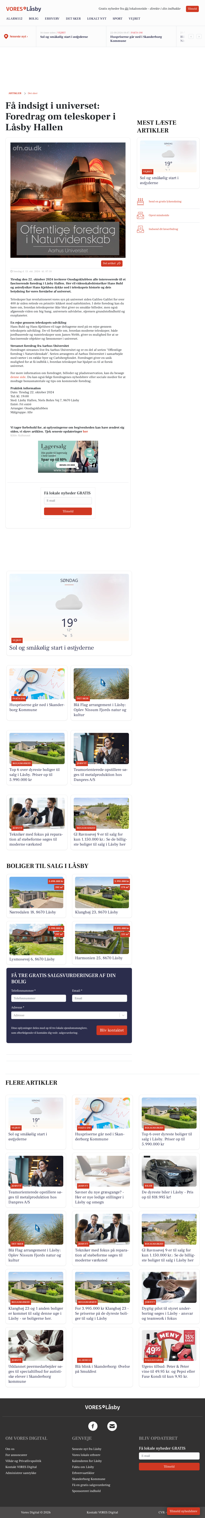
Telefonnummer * (23, 991)
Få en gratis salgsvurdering (91, 1485)
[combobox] (13, 1015)
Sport (117, 19)
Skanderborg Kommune (88, 1479)
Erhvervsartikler (83, 1473)
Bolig (33, 19)
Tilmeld (192, 9)
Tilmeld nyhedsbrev (183, 1511)
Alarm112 (14, 19)
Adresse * (17, 1007)
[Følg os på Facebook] (93, 1426)
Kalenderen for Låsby (87, 1461)
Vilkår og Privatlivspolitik (23, 1461)
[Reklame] (68, 457)
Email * (77, 991)
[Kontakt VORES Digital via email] (112, 1426)
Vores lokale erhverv (86, 1455)
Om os (9, 1449)
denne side (18, 377)
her (85, 431)
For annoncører (16, 1455)
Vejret (134, 19)
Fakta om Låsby (83, 1467)
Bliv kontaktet (112, 1030)
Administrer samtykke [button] (20, 1473)
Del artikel (109, 263)
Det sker (73, 19)
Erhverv (52, 19)
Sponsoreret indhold (86, 1491)
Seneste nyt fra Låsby (86, 1449)
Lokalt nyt (96, 19)
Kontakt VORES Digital (21, 1467)
